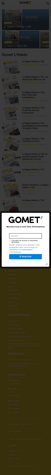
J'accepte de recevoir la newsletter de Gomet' (25, 241)
